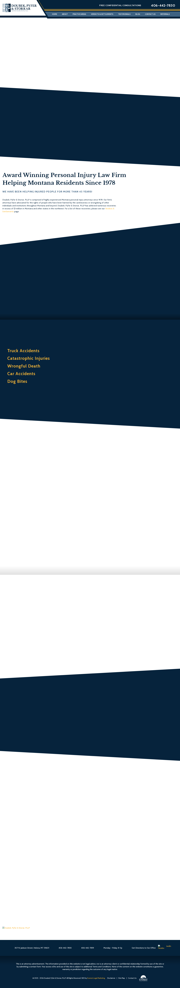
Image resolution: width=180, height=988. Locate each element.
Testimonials (124, 14)
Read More (99, 727)
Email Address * (63, 800)
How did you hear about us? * (71, 857)
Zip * (120, 827)
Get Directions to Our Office (144, 948)
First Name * (62, 787)
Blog (137, 14)
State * (59, 827)
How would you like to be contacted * (138, 857)
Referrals (165, 14)
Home (54, 14)
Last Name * (125, 787)
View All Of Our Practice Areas (90, 407)
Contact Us (150, 14)
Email (131, 864)
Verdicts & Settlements (102, 14)
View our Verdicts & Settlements (90, 144)
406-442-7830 (163, 5)
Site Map (121, 978)
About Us (32, 306)
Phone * (122, 800)
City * (121, 814)
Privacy (96, 888)
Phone (146, 864)
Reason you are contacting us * (72, 841)
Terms (101, 888)
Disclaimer (111, 978)
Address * (60, 814)
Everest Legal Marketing (96, 978)
